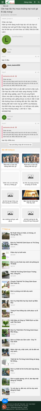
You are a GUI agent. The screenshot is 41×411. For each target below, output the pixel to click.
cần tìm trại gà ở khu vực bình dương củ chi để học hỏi (10, 202)
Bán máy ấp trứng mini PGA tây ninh (31, 202)
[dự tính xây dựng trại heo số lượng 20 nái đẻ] (30, 176)
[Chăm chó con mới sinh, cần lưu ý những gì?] (10, 176)
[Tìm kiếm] (39, 2)
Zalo (5, 401)
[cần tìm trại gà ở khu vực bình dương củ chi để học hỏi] (10, 195)
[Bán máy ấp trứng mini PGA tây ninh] (30, 195)
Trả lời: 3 (10, 18)
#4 (38, 123)
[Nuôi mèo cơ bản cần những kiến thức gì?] (10, 158)
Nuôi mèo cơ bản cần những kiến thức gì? (10, 165)
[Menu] (2, 2)
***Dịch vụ (6, 229)
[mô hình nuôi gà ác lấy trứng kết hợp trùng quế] (30, 213)
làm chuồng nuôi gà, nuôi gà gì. (10, 220)
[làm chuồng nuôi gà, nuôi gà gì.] (10, 213)
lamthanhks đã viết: (9, 76)
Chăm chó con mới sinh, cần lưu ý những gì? (10, 183)
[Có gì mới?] (35, 2)
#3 (38, 72)
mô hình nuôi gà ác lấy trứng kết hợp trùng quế (30, 220)
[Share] (38, 18)
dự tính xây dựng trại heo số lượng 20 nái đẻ (31, 183)
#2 (38, 56)
